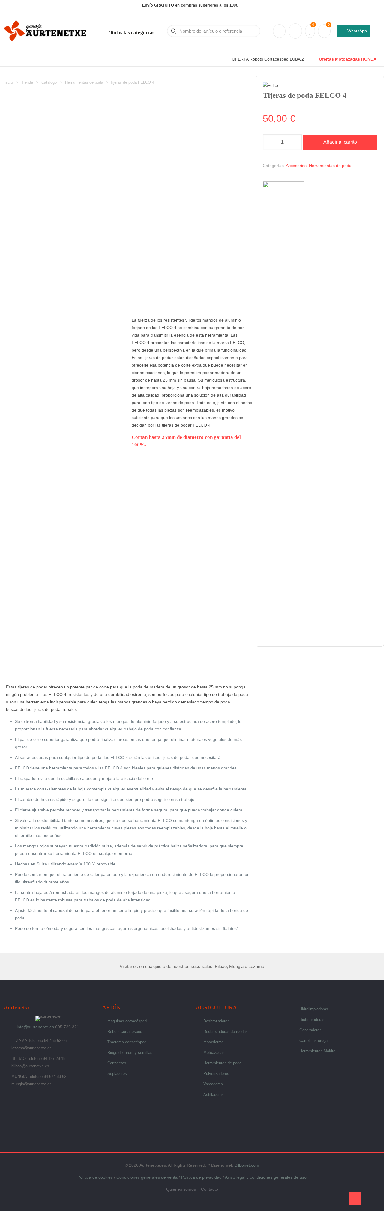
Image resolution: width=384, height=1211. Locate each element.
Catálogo (49, 82)
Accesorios (296, 165)
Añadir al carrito (340, 142)
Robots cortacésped (124, 1031)
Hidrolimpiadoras (313, 1009)
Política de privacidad (201, 1177)
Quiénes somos (181, 1189)
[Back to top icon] (355, 1198)
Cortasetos (116, 1063)
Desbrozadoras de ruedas (225, 1031)
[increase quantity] (295, 142)
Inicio (8, 82)
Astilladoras (213, 1094)
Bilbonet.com (247, 1165)
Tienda (27, 82)
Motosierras (213, 1042)
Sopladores (117, 1073)
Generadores (310, 1030)
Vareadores (213, 1084)
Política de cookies (95, 1177)
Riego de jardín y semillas (129, 1052)
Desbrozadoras (216, 1021)
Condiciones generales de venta (147, 1177)
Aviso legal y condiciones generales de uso (266, 1177)
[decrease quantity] (269, 142)
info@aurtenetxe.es (35, 1026)
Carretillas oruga (313, 1040)
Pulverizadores (216, 1073)
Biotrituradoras (312, 1019)
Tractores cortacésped (126, 1042)
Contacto (209, 1189)
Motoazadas (214, 1052)
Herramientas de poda (84, 82)
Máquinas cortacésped (127, 1021)
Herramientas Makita (317, 1051)
